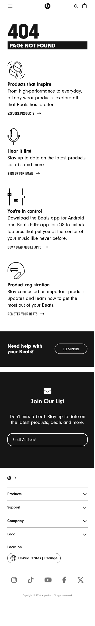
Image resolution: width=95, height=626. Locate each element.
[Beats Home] (47, 6)
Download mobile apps (24, 248)
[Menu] (10, 6)
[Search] (76, 6)
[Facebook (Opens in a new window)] (64, 580)
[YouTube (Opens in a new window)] (48, 580)
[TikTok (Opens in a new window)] (31, 580)
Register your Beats (23, 315)
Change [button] (37, 559)
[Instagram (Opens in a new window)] (14, 580)
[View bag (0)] (84, 5)
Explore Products (21, 114)
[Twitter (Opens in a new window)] (80, 580)
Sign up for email (20, 174)
